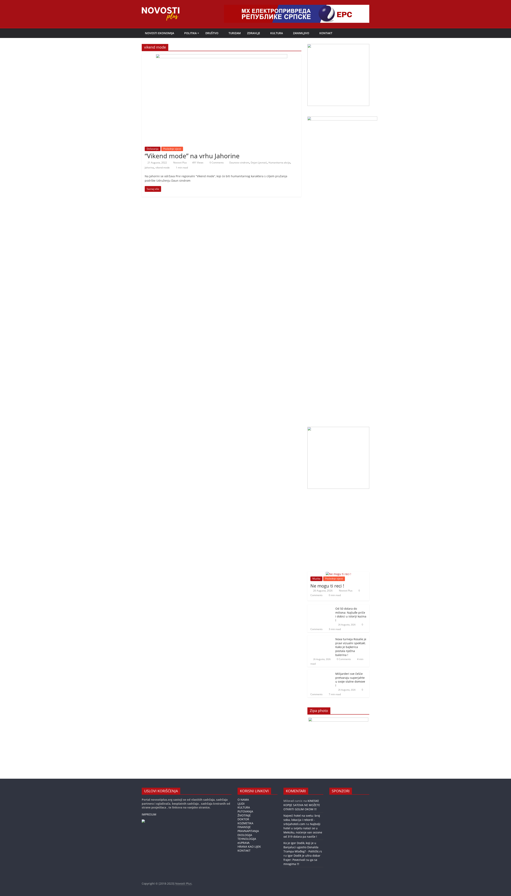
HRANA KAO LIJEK (249, 846)
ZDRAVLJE (253, 33)
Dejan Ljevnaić (259, 162)
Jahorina (149, 167)
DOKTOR (243, 819)
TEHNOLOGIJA (247, 839)
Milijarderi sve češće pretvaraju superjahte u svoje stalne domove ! (350, 679)
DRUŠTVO (211, 33)
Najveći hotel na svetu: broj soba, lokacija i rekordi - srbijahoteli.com (301, 820)
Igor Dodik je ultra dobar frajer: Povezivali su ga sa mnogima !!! (301, 860)
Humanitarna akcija (279, 162)
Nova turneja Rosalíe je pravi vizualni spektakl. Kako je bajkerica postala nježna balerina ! (350, 647)
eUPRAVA (244, 843)
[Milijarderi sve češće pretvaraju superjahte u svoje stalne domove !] (320, 672)
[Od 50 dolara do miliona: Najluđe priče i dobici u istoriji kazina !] (320, 607)
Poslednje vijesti (172, 148)
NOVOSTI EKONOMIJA (159, 33)
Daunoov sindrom (239, 162)
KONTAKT (325, 33)
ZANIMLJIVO (301, 33)
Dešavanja (152, 148)
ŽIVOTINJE (244, 815)
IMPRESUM (149, 814)
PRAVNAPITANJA (248, 831)
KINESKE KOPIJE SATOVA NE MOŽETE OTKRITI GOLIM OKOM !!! (301, 805)
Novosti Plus (180, 162)
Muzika (316, 578)
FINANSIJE (244, 827)
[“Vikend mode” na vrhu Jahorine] (221, 56)
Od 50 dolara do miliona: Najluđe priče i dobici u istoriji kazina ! (350, 614)
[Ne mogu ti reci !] (338, 574)
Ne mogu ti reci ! (327, 586)
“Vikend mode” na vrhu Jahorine (192, 155)
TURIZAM (235, 33)
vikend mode (162, 167)
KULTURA (276, 33)
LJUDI (241, 803)
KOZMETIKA (245, 823)
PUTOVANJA (245, 811)
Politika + (191, 33)
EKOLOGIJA (245, 835)
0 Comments (216, 162)
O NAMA (243, 799)
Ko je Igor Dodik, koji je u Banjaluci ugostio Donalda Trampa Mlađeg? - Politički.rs (302, 847)
